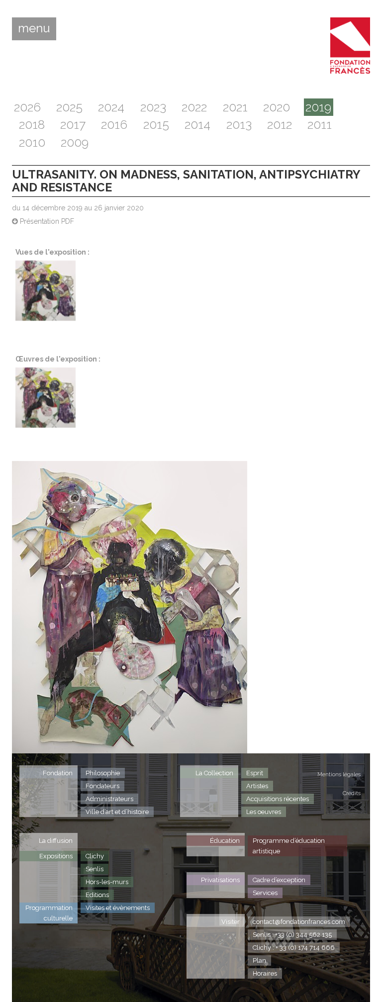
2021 (235, 107)
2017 (73, 124)
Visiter (230, 921)
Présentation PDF (46, 221)
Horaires (265, 973)
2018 (32, 124)
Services (265, 893)
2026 (27, 107)
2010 (32, 142)
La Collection (214, 773)
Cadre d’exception (279, 880)
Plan (259, 960)
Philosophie (103, 773)
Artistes (257, 786)
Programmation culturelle (49, 913)
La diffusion (56, 840)
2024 (111, 107)
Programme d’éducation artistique (289, 846)
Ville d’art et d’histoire (117, 812)
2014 (197, 124)
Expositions (56, 856)
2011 (319, 124)
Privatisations (220, 880)
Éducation (225, 840)
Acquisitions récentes (277, 799)
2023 (153, 107)
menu (34, 28)
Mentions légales (339, 774)
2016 (114, 124)
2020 (276, 107)
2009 (75, 142)
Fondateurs (102, 786)
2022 (194, 107)
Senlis (94, 869)
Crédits (352, 793)
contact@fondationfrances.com (299, 921)
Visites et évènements (118, 907)
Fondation (58, 773)
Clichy (95, 856)
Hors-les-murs (107, 882)
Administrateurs (109, 799)
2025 (69, 107)
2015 (156, 124)
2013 (239, 124)
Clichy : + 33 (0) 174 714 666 (294, 947)
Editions (97, 895)
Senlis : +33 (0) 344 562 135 (292, 934)
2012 (279, 124)
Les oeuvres (263, 812)
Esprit (254, 773)
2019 (318, 107)
